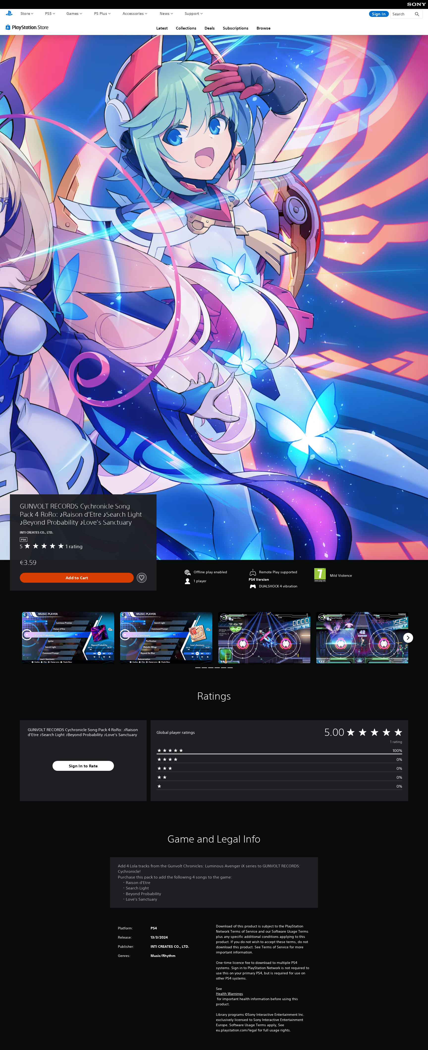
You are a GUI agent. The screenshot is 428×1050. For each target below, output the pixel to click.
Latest (162, 28)
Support (192, 13)
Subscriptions (235, 28)
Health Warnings (229, 993)
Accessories (133, 13)
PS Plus (100, 13)
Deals (210, 28)
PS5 (48, 13)
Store (25, 13)
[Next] (408, 638)
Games (72, 13)
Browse (263, 28)
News (165, 13)
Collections (186, 28)
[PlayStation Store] (28, 27)
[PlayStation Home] (9, 14)
